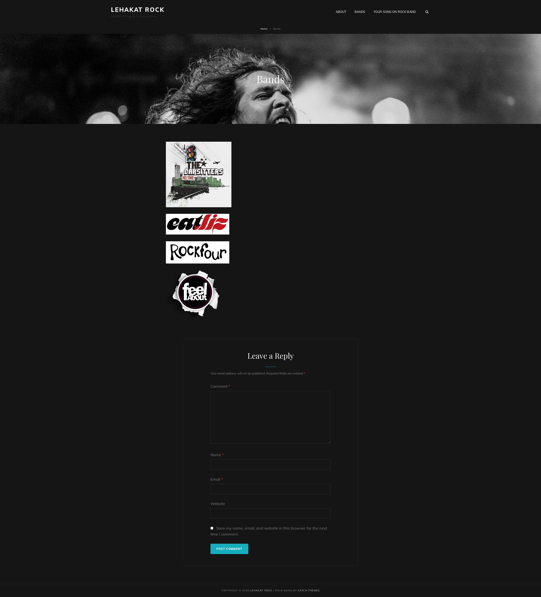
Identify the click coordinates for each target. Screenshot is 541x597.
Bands (360, 12)
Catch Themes (309, 590)
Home (264, 28)
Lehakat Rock (137, 9)
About (341, 12)
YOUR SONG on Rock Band (395, 12)
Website (217, 503)
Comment (220, 386)
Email (216, 479)
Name (217, 454)
